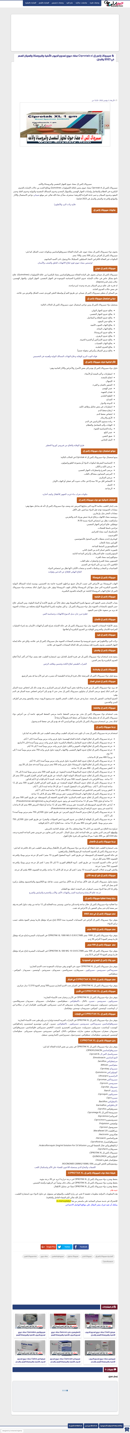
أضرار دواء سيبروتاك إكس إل (104, 1256)
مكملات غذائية (81, 3)
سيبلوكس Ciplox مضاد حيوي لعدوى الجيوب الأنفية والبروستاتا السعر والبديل (30, 1360)
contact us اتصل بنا (75, 1426)
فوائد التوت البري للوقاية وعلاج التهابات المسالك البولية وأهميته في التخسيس (65, 356)
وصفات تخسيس (58, 3)
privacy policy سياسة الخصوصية (111, 1426)
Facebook (83, 1247)
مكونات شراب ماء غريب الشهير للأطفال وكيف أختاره (65, 494)
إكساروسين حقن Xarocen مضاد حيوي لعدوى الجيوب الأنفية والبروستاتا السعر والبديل (65, 1335)
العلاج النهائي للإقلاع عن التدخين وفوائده (65, 571)
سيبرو (91, 1001)
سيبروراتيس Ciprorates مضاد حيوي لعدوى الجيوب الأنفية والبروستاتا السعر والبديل (30, 1335)
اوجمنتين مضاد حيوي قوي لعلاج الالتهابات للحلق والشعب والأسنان (65, 262)
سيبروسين (101, 970)
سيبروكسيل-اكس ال (108, 1054)
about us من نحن (91, 1426)
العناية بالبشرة (30, 3)
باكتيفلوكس (75, 1001)
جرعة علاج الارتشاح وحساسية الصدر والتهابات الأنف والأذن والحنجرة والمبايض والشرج (65, 892)
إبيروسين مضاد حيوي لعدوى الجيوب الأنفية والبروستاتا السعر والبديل (102, 1360)
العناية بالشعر (44, 3)
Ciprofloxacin (108, 1262)
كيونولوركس (112, 1072)
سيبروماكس (112, 970)
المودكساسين (111, 1057)
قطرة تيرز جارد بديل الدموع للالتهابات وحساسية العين (65, 613)
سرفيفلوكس (112, 1061)
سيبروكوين (90, 970)
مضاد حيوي (44, 1256)
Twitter (67, 1247)
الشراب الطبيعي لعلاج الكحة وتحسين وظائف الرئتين (65, 663)
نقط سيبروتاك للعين (30, 1256)
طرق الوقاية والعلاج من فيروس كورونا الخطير (65, 445)
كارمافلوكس (112, 1105)
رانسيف (114, 1090)
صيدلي (36, 195)
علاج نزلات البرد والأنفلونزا (65, 204)
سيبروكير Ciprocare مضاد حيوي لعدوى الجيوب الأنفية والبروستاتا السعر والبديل (65, 1360)
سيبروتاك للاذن (87, 1256)
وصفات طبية (94, 3)
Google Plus (51, 1247)
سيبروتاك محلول (73, 1256)
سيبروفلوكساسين (109, 1023)
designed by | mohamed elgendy (12, 1430)
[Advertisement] (65, 33)
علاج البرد (69, 3)
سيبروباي (113, 1068)
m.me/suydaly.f (63, 1201)
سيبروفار (113, 1086)
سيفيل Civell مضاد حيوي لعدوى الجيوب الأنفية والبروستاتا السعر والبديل (100, 1333)
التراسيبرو (113, 1075)
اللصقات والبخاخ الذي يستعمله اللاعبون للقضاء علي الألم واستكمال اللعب (65, 1167)
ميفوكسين (113, 1064)
